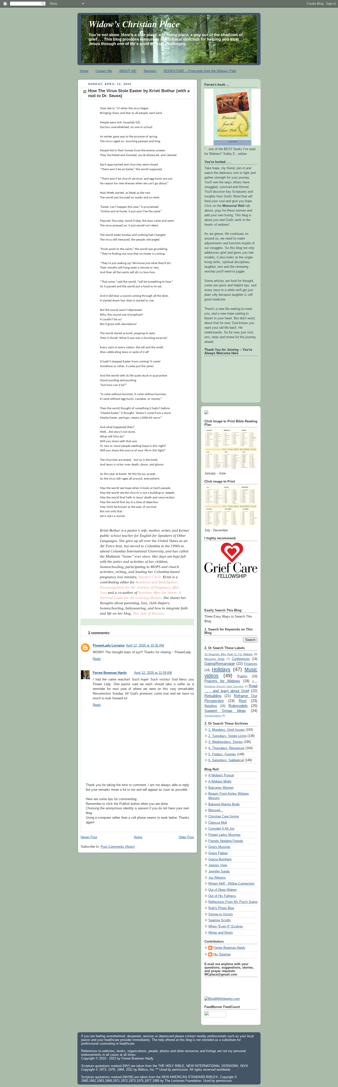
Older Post (186, 837)
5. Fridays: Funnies (222, 754)
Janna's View (217, 865)
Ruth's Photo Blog (221, 908)
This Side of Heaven (148, 613)
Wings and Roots (220, 932)
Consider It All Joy (221, 828)
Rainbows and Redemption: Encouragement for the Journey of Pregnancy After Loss (139, 587)
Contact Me (104, 71)
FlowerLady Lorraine (108, 645)
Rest (242, 701)
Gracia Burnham (220, 859)
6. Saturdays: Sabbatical (226, 760)
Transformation (212, 715)
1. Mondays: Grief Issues (226, 730)
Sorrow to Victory (220, 914)
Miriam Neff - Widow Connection (231, 883)
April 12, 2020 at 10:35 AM (145, 645)
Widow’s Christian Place (134, 23)
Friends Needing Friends (225, 841)
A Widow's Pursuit (221, 775)
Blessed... (215, 810)
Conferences (241, 659)
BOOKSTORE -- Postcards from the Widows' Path (200, 71)
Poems (242, 676)
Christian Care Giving (223, 816)
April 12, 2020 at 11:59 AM (153, 673)
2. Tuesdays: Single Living (227, 736)
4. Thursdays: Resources (226, 748)
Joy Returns (217, 877)
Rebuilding (212, 696)
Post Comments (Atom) (118, 846)
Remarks (150, 71)
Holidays (221, 669)
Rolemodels (238, 706)
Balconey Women (221, 787)
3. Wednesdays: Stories (225, 742)
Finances (250, 664)
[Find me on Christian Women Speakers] (206, 413)
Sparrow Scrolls (219, 920)
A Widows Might (219, 781)
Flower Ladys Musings (224, 835)
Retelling (210, 706)
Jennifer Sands (219, 871)
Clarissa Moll (217, 822)
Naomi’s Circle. (150, 577)
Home (84, 71)
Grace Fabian (218, 853)
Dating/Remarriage (219, 663)
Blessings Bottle (214, 658)
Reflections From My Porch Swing (232, 902)
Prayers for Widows (222, 681)
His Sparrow (222, 954)
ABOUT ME (127, 71)
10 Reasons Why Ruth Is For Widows (228, 654)
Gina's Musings (219, 847)
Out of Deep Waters (222, 890)
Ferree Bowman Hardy (110, 673)
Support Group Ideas (225, 710)
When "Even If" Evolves (225, 926)
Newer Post (89, 837)
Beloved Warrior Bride (224, 804)
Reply (97, 659)
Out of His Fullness (222, 896)
